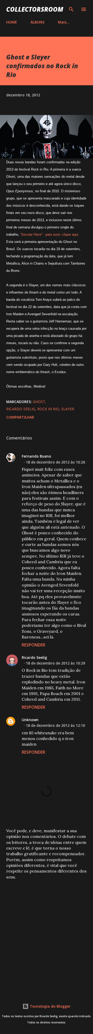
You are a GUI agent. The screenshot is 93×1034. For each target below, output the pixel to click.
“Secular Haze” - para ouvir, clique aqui (49, 234)
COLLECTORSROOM (34, 9)
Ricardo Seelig (20, 408)
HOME (11, 22)
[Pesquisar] (71, 9)
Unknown (30, 719)
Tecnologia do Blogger (50, 1006)
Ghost (39, 401)
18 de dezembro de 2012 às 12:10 (55, 725)
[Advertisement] (46, 934)
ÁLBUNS (37, 22)
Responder (33, 645)
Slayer (67, 408)
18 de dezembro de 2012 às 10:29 (55, 663)
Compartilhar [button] (20, 417)
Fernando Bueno (36, 456)
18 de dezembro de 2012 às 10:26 (55, 462)
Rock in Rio (48, 408)
